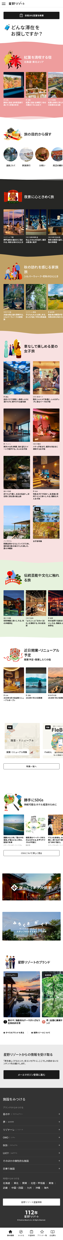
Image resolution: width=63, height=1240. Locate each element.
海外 (46, 1187)
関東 (24, 1183)
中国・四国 (17, 1187)
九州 (29, 1187)
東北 (16, 1183)
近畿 (5, 1187)
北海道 (6, 1183)
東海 (51, 1183)
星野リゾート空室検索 (31, 1202)
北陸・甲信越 (38, 1183)
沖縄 (37, 1187)
